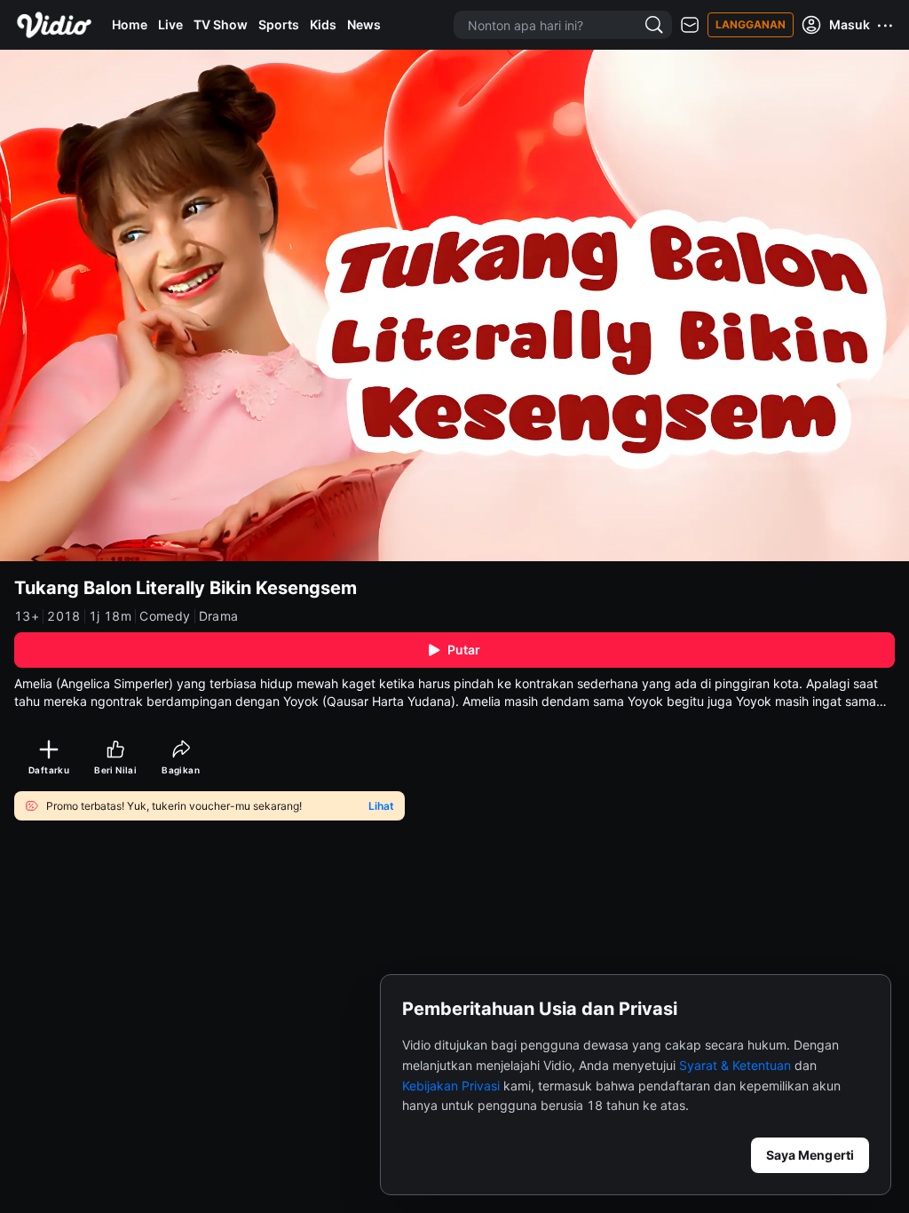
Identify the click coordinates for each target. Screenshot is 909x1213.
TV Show (221, 24)
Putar (464, 649)
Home (129, 24)
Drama (219, 616)
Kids (323, 24)
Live (170, 24)
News (364, 24)
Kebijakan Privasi (451, 1085)
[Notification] (689, 25)
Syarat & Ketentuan (735, 1065)
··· (886, 25)
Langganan (750, 24)
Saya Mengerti (810, 1154)
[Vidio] (54, 25)
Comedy (164, 616)
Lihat (381, 806)
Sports (278, 24)
